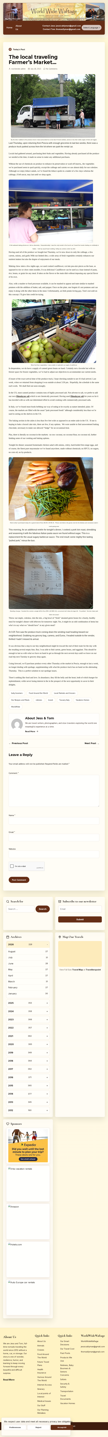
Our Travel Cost (67, 1349)
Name (12, 815)
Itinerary (41, 1389)
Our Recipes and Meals (20, 700)
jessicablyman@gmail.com (93, 1346)
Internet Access (44, 1385)
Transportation (66, 1391)
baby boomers (17, 693)
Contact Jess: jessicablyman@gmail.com (61, 26)
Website (12, 849)
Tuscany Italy (64, 700)
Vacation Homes (67, 1403)
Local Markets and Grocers (64, 693)
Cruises (40, 1350)
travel (50, 700)
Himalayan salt (23, 396)
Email (12, 832)
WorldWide (15, 707)
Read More (30, 731)
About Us (19, 27)
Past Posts (65, 1353)
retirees (39, 700)
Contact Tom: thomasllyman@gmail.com (61, 29)
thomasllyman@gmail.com (92, 1351)
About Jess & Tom (39, 718)
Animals (40, 1345)
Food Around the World (38, 693)
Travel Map (77, 970)
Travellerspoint (93, 970)
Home (9, 27)
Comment (14, 773)
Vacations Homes (82, 700)
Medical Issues (44, 1401)
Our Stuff (41, 1405)
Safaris (63, 1379)
